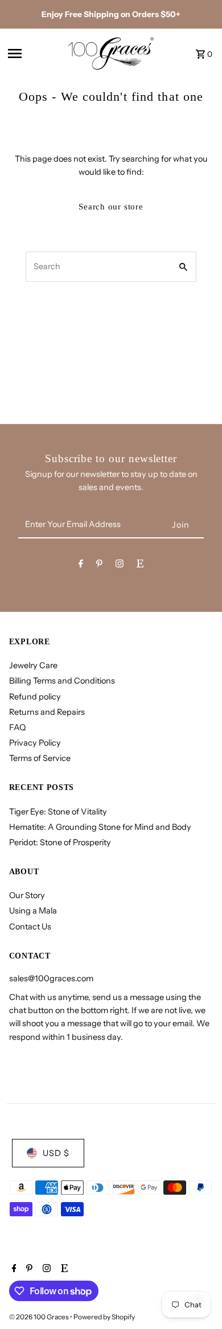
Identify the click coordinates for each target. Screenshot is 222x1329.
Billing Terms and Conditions (62, 681)
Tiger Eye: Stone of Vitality (58, 812)
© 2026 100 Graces (39, 1316)
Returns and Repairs (47, 712)
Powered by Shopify (104, 1316)
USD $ (56, 1153)
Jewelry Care (33, 665)
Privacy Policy (35, 743)
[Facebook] (81, 565)
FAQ (17, 727)
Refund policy (35, 697)
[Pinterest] (99, 565)
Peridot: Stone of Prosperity (60, 842)
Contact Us (30, 926)
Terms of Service (40, 758)
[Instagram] (120, 565)
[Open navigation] (34, 53)
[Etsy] (140, 565)
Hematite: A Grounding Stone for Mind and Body (100, 827)
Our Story (27, 895)
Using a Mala (33, 911)
